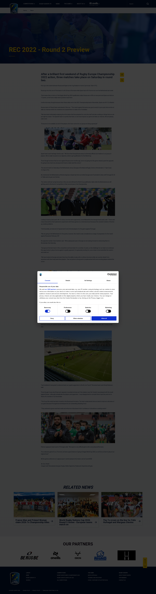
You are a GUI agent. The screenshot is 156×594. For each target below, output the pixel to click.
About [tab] (108, 280)
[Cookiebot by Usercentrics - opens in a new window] (109, 274)
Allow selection (78, 318)
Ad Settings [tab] (88, 280)
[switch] (67, 311)
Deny (52, 318)
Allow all (104, 318)
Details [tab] (68, 280)
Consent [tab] (47, 280)
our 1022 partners (51, 289)
